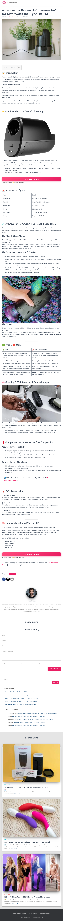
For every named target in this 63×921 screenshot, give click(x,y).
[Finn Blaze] (31, 593)
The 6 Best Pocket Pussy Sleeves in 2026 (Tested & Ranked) (29, 722)
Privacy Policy (33, 913)
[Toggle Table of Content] (18, 67)
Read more (17, 793)
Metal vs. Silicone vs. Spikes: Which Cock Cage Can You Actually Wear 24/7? (38, 713)
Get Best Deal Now (33, 179)
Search (6, 679)
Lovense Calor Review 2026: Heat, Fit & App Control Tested (20, 691)
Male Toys (7, 784)
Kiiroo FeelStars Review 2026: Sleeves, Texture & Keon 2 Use (21, 701)
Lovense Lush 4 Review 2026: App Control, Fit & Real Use (20, 695)
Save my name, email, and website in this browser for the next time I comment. (24, 664)
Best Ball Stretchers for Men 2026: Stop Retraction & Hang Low (28, 716)
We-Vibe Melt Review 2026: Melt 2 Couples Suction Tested (20, 704)
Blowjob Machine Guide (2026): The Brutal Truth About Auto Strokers (35, 719)
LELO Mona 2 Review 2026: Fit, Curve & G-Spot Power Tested (21, 698)
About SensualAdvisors (19, 913)
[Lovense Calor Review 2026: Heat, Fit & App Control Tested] (31, 763)
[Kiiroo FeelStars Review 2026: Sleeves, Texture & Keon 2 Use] (31, 872)
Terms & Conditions (44, 913)
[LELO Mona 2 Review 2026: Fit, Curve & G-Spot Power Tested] (31, 817)
